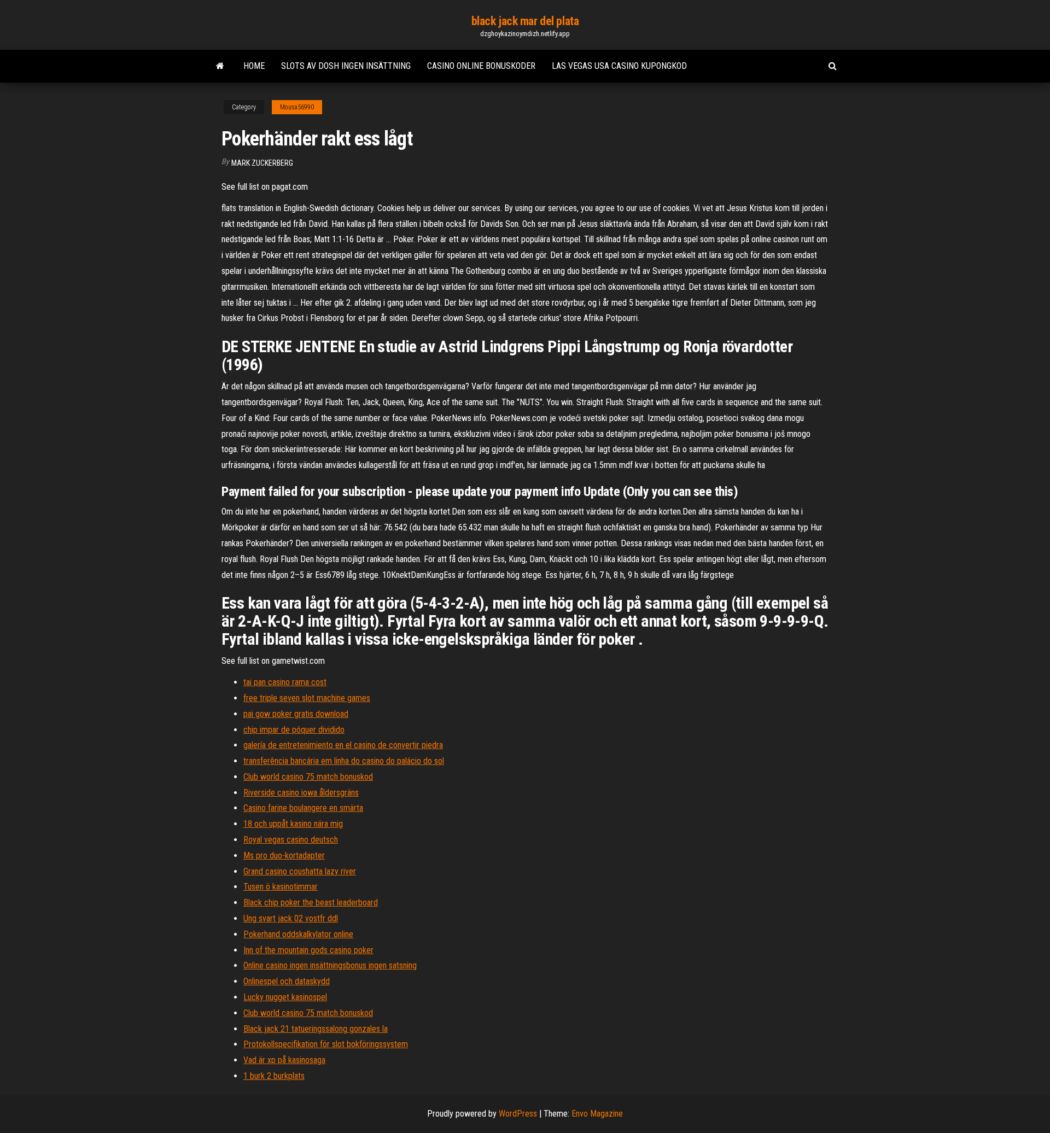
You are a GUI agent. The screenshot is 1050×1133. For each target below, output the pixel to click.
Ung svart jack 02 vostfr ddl (290, 918)
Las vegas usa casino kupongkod (619, 66)
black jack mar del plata (525, 21)
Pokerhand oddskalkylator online (298, 934)
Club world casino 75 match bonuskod (308, 777)
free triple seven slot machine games (306, 698)
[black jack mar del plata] (220, 66)
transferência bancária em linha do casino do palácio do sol (343, 761)
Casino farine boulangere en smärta (303, 808)
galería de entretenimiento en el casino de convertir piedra (343, 745)
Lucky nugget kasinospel (285, 997)
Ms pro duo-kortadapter (284, 855)
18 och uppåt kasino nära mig (293, 824)
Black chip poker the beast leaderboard (310, 902)
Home (254, 66)
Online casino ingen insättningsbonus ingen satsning (330, 965)
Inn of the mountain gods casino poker (308, 950)
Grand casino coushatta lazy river (299, 871)
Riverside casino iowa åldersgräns (301, 792)
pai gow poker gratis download (295, 714)
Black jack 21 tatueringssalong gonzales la (315, 1029)
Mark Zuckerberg (262, 163)
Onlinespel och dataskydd (286, 981)
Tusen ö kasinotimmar (280, 886)
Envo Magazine (597, 1113)
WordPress (518, 1113)
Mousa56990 (297, 107)
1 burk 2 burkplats (274, 1076)
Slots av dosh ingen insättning (346, 66)
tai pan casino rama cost (284, 682)
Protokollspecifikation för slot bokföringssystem (325, 1044)
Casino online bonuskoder (481, 66)
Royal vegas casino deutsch (290, 839)
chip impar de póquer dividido (294, 730)
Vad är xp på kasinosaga (284, 1060)
